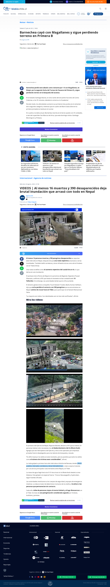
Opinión (53, 14)
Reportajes (6, 565)
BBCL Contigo (71, 14)
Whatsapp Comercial (67, 577)
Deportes (38, 14)
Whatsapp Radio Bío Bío (98, 577)
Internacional (22, 14)
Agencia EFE (29, 196)
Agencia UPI (25, 40)
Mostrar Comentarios (51, 129)
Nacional (13, 14)
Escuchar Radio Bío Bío (96, 1)
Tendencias (46, 14)
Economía (31, 14)
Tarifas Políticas (8, 576)
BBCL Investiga (61, 14)
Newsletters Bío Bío (58, 1)
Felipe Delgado (32, 202)
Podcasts (6, 14)
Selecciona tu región (12, 1)
